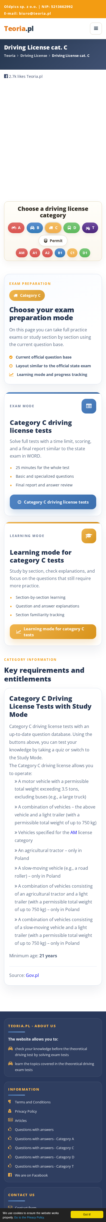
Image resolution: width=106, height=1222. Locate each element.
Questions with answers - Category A (44, 1138)
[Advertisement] (53, 140)
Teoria (19, 28)
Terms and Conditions (33, 1102)
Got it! (87, 1214)
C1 (72, 253)
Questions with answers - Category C (44, 1147)
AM (21, 253)
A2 (47, 253)
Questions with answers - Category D (44, 1157)
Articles (21, 1120)
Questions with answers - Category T (44, 1166)
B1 (60, 253)
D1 (85, 253)
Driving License (33, 55)
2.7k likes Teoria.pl (26, 76)
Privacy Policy (26, 1111)
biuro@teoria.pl (35, 13)
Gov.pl (32, 975)
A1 (35, 253)
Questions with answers (34, 1129)
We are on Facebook (31, 1175)
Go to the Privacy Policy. (29, 1217)
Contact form (25, 1207)
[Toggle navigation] (96, 29)
